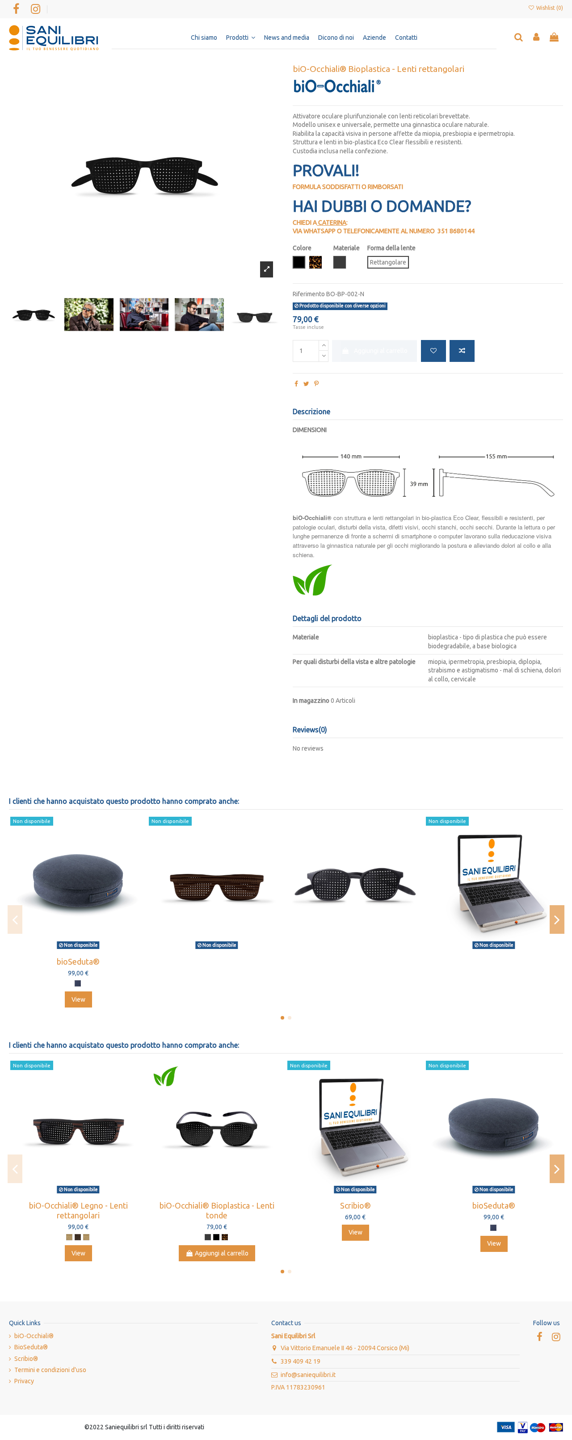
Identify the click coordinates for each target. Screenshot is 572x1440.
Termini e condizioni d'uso (50, 1369)
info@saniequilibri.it (308, 1374)
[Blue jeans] (78, 983)
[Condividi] (296, 383)
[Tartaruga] (225, 1237)
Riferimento (309, 294)
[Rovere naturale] (86, 1237)
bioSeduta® (78, 961)
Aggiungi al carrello (381, 350)
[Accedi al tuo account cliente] (537, 38)
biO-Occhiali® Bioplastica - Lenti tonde (217, 1210)
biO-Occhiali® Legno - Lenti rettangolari (78, 1210)
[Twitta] (306, 383)
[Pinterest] (316, 383)
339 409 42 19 (300, 1361)
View (78, 999)
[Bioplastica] (208, 1237)
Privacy (24, 1381)
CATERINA (332, 222)
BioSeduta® (31, 1347)
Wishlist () (549, 8)
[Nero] (216, 1237)
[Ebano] (78, 1237)
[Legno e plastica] (69, 1237)
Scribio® (355, 1205)
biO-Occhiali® (34, 1335)
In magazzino (311, 700)
